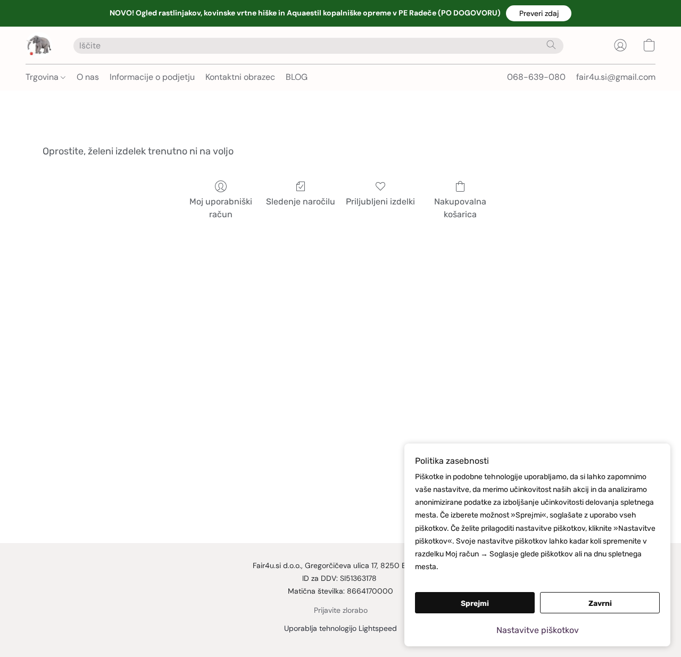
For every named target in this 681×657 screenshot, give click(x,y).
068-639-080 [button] (536, 77)
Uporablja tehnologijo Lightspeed (340, 628)
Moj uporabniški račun (220, 207)
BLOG (297, 77)
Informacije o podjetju (152, 77)
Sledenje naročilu (300, 201)
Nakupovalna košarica (460, 207)
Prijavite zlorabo (341, 610)
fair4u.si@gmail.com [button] (615, 77)
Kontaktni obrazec (240, 77)
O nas (88, 77)
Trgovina (43, 77)
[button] (538, 13)
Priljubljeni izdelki (380, 201)
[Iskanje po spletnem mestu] (551, 44)
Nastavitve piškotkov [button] (537, 630)
